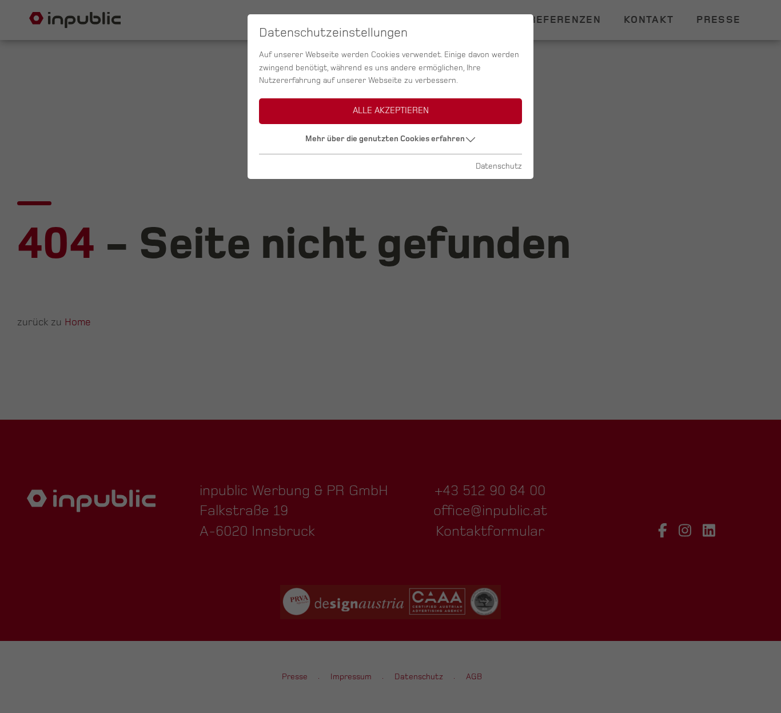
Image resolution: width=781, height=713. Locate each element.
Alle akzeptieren (391, 110)
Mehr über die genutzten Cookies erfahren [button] (385, 139)
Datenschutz (499, 166)
